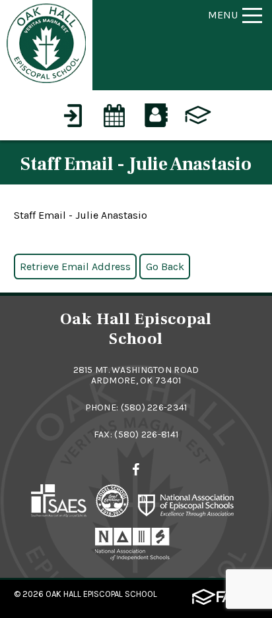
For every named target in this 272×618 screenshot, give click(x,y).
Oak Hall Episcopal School (101, 594)
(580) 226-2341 (154, 407)
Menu (223, 15)
